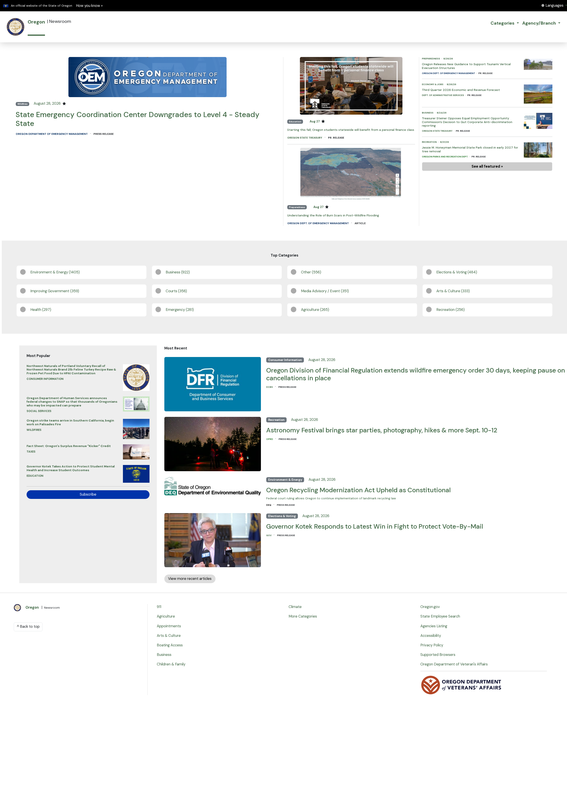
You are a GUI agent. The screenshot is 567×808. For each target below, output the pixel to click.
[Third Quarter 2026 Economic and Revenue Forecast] (538, 92)
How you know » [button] (89, 5)
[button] (554, 5)
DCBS (269, 387)
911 (159, 606)
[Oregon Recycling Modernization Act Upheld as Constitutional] (212, 484)
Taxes (31, 451)
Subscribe (88, 494)
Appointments (169, 626)
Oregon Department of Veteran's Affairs (454, 664)
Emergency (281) (180, 309)
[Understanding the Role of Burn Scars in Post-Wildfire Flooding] (351, 173)
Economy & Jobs (433, 84)
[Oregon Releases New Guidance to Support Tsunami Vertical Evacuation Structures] (538, 63)
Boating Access (170, 645)
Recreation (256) (450, 309)
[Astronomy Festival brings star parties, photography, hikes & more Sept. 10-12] (212, 443)
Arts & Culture (169, 635)
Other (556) (311, 272)
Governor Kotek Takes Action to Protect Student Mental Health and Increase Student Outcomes (71, 468)
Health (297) (40, 309)
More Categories (303, 616)
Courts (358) (176, 291)
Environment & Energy (285, 480)
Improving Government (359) (54, 291)
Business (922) (178, 272)
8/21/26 (444, 142)
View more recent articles (190, 578)
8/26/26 (448, 58)
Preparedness (297, 207)
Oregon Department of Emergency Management (52, 134)
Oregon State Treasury (305, 137)
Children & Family (171, 664)
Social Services (39, 411)
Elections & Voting (282, 516)
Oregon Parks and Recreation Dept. (445, 156)
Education (295, 121)
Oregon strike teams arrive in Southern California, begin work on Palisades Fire (70, 422)
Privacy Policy (431, 645)
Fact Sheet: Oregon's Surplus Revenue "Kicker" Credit (69, 446)
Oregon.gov (430, 606)
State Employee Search (440, 616)
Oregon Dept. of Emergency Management (318, 223)
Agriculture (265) (315, 309)
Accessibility (430, 635)
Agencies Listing (433, 626)
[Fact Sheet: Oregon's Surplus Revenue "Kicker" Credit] (136, 450)
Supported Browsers (437, 654)
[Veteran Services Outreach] (461, 684)
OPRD (270, 439)
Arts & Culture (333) (453, 291)
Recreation (429, 142)
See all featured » (487, 166)
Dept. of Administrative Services (443, 95)
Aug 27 (315, 121)
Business (428, 112)
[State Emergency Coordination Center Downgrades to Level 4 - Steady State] (147, 76)
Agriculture (166, 616)
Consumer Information (45, 379)
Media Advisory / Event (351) (325, 291)
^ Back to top (28, 626)
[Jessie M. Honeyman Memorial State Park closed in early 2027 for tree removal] (538, 148)
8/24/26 (442, 112)
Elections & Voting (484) (456, 272)
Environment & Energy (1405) (55, 272)
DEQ (269, 505)
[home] (15, 27)
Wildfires (22, 103)
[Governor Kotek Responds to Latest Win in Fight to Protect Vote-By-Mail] (212, 539)
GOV (269, 535)
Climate (295, 606)
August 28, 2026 (48, 103)
